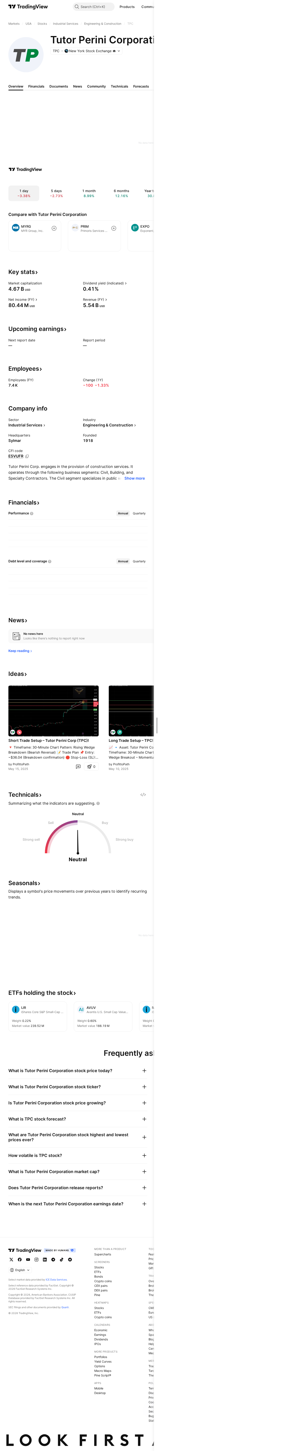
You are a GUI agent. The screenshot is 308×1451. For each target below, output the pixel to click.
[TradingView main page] (28, 7)
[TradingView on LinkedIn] (45, 1260)
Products (127, 7)
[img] (114, 51)
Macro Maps (102, 1370)
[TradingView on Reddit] (70, 1260)
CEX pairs (100, 1285)
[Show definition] (45, 283)
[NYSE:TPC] (12, 732)
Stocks (99, 1267)
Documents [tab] (58, 86)
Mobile (98, 1388)
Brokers (154, 1285)
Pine (97, 1295)
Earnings (100, 1334)
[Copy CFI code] (27, 456)
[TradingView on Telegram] (53, 1260)
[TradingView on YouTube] (28, 1260)
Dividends (101, 1339)
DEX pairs (100, 1290)
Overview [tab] (15, 86)
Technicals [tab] (119, 86)
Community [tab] (96, 86)
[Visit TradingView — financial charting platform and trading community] (25, 169)
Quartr (65, 1307)
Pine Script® (102, 1375)
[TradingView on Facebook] (20, 1260)
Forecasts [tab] (141, 86)
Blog (152, 1339)
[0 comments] (78, 766)
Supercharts (102, 1254)
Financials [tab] (36, 86)
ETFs (97, 1272)
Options (99, 1366)
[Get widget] (143, 794)
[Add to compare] (54, 228)
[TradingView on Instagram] (36, 1260)
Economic (100, 1330)
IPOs (97, 1344)
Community (151, 7)
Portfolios (100, 1357)
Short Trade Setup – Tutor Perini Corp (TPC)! (48, 740)
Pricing (153, 1259)
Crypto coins (103, 1281)
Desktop (100, 1393)
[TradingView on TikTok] (62, 1260)
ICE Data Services (56, 1279)
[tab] (123, 513)
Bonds (98, 1276)
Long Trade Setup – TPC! (131, 740)
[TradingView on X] (11, 1260)
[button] (138, 7)
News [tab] (77, 86)
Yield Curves (102, 1361)
